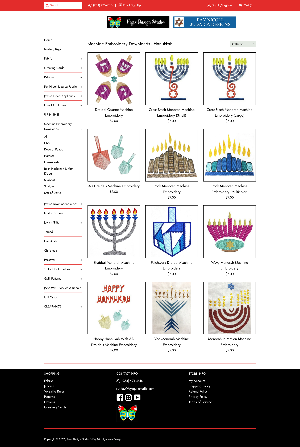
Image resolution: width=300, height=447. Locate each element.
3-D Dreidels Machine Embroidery (114, 186)
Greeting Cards (63, 68)
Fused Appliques (63, 105)
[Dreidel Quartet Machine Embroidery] (114, 78)
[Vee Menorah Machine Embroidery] (171, 308)
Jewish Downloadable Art (63, 204)
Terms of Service (200, 402)
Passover (63, 260)
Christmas (50, 250)
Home (48, 40)
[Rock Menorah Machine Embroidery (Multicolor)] (229, 155)
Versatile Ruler (54, 391)
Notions (49, 402)
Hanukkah (51, 162)
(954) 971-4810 (102, 5)
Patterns (49, 396)
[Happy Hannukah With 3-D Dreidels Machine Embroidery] (114, 308)
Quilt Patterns (63, 278)
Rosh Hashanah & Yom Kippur (58, 171)
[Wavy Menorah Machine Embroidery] (229, 231)
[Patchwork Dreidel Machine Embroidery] (171, 231)
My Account (197, 380)
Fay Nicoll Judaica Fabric (63, 86)
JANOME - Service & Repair (62, 288)
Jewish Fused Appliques (63, 96)
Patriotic (63, 77)
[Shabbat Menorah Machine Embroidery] (114, 231)
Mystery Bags (52, 49)
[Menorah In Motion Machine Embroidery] (229, 308)
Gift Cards (50, 297)
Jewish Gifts (63, 222)
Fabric (63, 58)
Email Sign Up (131, 5)
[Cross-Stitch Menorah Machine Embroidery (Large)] (229, 78)
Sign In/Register (222, 5)
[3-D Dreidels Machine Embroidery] (114, 155)
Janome (49, 386)
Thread (48, 232)
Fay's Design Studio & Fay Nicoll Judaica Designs (94, 439)
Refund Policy (198, 391)
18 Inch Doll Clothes (63, 269)
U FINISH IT (51, 114)
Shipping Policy (199, 386)
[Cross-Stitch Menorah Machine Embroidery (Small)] (171, 78)
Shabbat (49, 180)
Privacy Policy (198, 396)
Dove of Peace (53, 149)
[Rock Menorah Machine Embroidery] (171, 155)
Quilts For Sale (53, 213)
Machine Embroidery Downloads (63, 126)
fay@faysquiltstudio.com (137, 388)
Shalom (49, 186)
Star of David (52, 193)
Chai (47, 143)
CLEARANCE (63, 306)
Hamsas (49, 156)
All (46, 136)
